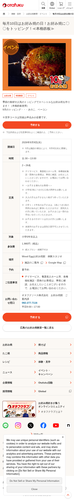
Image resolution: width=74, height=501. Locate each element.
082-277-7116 (29, 302)
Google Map (55, 262)
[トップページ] (4, 14)
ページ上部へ (68, 495)
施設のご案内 (32, 262)
